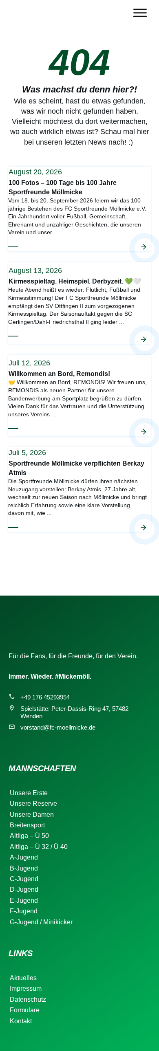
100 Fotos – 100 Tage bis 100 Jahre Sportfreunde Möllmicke (79, 208)
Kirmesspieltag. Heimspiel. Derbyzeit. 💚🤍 (79, 303)
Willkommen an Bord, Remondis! (79, 395)
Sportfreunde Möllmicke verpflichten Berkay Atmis (79, 489)
